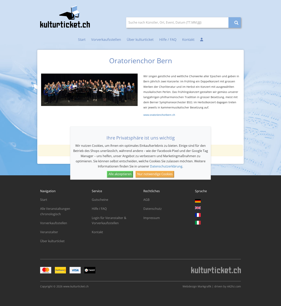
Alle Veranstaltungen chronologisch (55, 211)
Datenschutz (152, 209)
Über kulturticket (140, 39)
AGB (146, 200)
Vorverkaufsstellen (106, 39)
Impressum (151, 218)
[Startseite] (65, 16)
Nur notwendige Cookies (155, 174)
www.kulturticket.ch (76, 286)
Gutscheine (100, 200)
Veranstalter (49, 232)
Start (81, 39)
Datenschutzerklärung (166, 166)
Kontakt (188, 39)
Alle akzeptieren (120, 174)
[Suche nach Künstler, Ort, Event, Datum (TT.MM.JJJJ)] (234, 22)
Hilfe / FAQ (167, 39)
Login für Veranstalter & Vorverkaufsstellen (109, 220)
